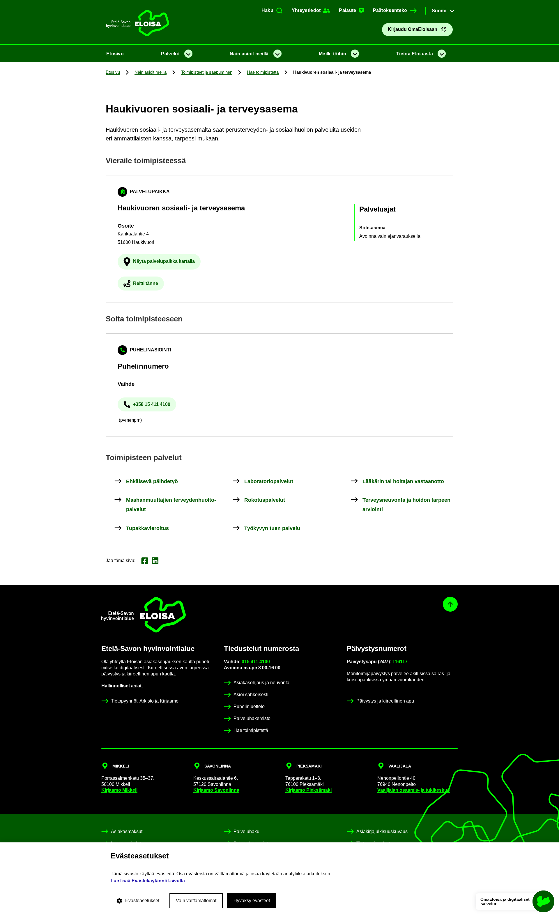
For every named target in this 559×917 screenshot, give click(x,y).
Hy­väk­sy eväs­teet (251, 900)
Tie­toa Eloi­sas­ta (414, 53)
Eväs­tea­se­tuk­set (142, 900)
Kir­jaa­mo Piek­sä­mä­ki (308, 790)
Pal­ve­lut (170, 53)
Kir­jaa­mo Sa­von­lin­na (216, 790)
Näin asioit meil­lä (249, 53)
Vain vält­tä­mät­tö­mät (196, 900)
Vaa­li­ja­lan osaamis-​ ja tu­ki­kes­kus (413, 790)
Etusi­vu (115, 53)
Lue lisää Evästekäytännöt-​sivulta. (148, 880)
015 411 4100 (256, 661)
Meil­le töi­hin (332, 53)
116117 (400, 661)
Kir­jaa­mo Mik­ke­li (119, 790)
